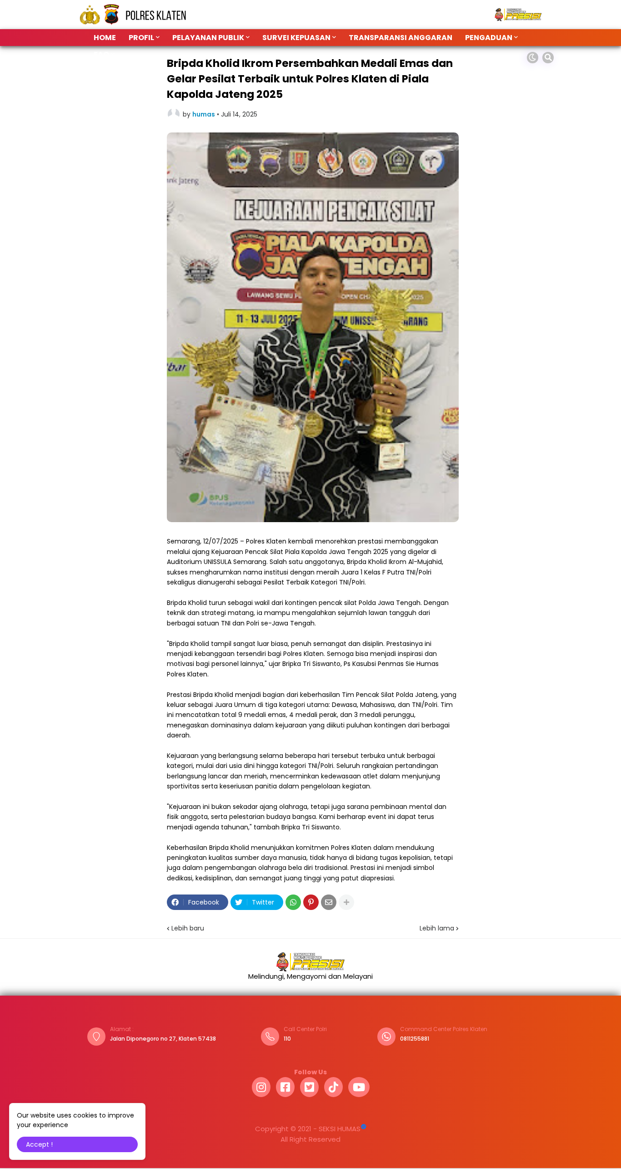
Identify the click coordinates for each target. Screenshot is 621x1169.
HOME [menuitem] (105, 37)
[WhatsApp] (293, 902)
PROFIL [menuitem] (141, 37)
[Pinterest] (311, 902)
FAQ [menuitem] (101, 54)
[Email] (328, 902)
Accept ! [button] (39, 1144)
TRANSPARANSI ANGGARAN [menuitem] (400, 37)
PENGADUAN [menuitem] (488, 37)
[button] (532, 57)
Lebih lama (437, 928)
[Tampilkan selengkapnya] (346, 902)
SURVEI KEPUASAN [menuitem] (296, 37)
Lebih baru (187, 928)
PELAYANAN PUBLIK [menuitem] (208, 37)
